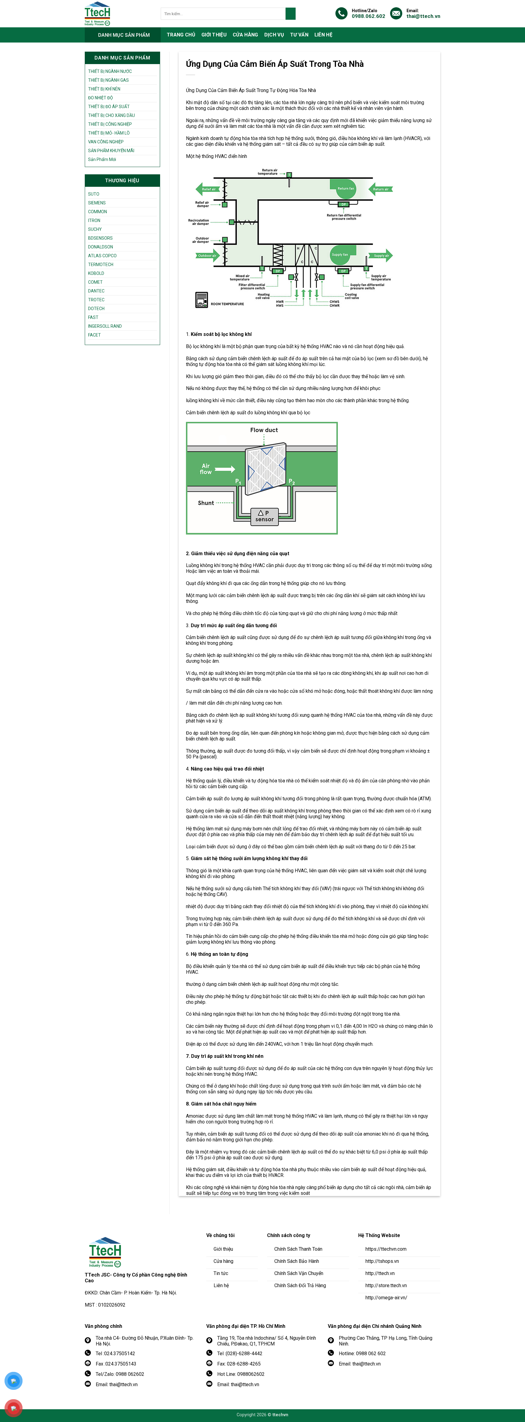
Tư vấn (299, 35)
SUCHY (95, 229)
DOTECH (96, 308)
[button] (123, 35)
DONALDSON (100, 246)
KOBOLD (96, 273)
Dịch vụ (274, 35)
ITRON (94, 220)
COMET (95, 282)
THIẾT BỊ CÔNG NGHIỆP (110, 124)
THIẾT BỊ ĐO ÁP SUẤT (109, 106)
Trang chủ (181, 35)
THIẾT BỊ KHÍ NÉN (104, 89)
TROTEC (96, 299)
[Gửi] (291, 14)
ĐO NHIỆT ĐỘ (100, 97)
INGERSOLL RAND (105, 326)
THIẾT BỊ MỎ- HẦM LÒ (109, 133)
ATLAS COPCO (102, 255)
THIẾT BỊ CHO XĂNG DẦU (111, 115)
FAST (93, 317)
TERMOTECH (100, 264)
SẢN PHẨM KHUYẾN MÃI (111, 150)
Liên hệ (323, 35)
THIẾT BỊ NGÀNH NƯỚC (110, 71)
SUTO (93, 194)
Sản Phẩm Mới (102, 159)
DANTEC (96, 291)
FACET (94, 335)
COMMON (97, 211)
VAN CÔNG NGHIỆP (106, 141)
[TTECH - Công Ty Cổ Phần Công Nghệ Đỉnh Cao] (118, 13)
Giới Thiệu (214, 35)
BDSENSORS (100, 238)
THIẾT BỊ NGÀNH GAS (108, 80)
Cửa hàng (245, 35)
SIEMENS (97, 202)
